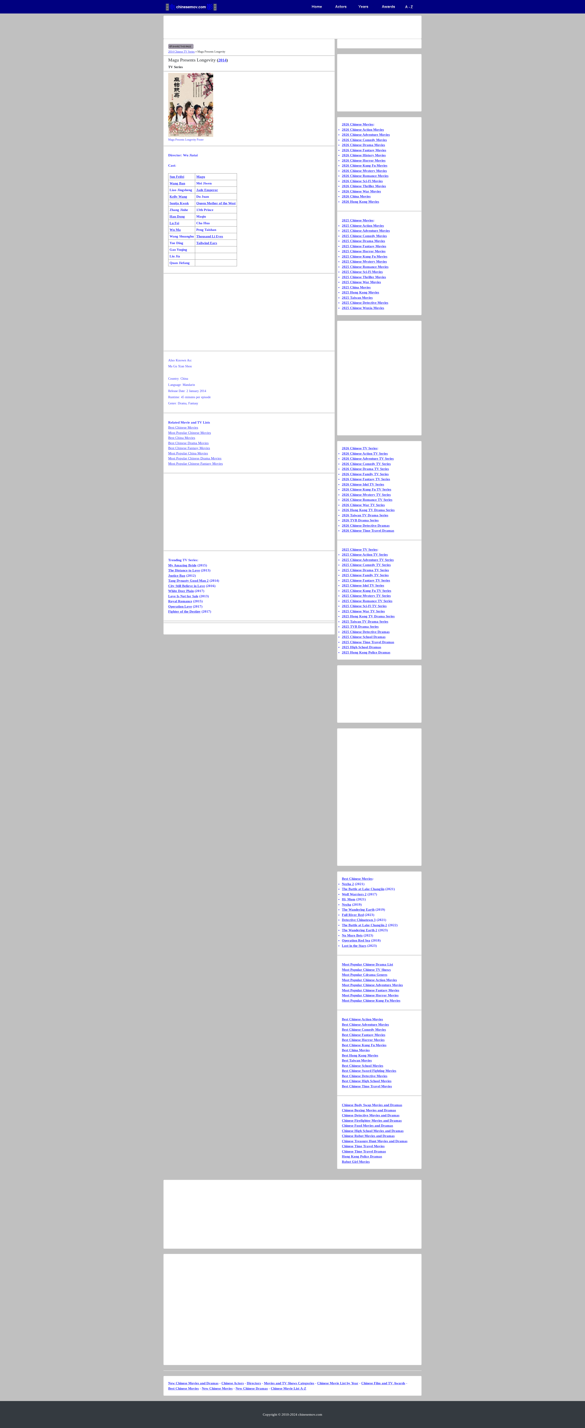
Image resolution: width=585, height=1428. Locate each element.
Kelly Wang (178, 196)
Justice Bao (176, 575)
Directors (254, 1383)
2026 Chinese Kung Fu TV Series (366, 489)
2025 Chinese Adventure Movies (366, 230)
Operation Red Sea (356, 940)
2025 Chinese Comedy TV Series (366, 565)
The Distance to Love (184, 570)
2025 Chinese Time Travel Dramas (368, 642)
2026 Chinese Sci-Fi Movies (362, 181)
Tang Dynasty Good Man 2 (188, 580)
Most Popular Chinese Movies (189, 433)
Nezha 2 (348, 884)
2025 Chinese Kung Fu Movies (364, 256)
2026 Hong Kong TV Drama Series (368, 510)
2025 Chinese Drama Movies (363, 241)
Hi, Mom (348, 899)
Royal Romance (180, 601)
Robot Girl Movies (356, 1162)
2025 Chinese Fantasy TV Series (366, 580)
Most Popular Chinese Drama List (367, 964)
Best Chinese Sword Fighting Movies (369, 1071)
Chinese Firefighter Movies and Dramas (372, 1120)
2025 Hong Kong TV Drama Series (368, 616)
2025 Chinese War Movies (361, 282)
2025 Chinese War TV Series (363, 611)
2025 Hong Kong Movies (360, 292)
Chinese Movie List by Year (337, 1383)
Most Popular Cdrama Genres (364, 975)
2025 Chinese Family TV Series (365, 575)
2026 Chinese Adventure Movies (366, 134)
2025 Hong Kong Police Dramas (366, 652)
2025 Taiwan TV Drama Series (365, 621)
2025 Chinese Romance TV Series (367, 601)
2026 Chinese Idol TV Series (363, 484)
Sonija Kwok (179, 203)
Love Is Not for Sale (183, 596)
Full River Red (353, 915)
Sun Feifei (177, 177)
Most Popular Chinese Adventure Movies (372, 985)
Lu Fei (174, 223)
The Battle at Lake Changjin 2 (364, 925)
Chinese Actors (232, 1383)
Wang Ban (177, 183)
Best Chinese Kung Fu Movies (364, 1045)
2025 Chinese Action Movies (363, 225)
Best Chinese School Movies (362, 1066)
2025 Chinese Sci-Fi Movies (362, 272)
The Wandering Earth (358, 909)
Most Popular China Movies (188, 453)
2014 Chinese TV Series (181, 51)
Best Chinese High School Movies (366, 1081)
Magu (200, 177)
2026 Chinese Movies (357, 124)
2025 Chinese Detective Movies (365, 302)
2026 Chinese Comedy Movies (364, 140)
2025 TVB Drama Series (360, 626)
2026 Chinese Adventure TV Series (368, 458)
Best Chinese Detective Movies (364, 1076)
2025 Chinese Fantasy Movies (364, 246)
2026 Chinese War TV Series (363, 505)
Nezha (346, 904)
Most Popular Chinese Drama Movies (194, 458)
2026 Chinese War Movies (361, 191)
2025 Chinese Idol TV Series (363, 585)
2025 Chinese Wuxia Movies (363, 308)
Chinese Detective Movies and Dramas (370, 1115)
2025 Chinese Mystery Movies (364, 261)
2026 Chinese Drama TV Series (365, 469)
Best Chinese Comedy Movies (364, 1029)
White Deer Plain (181, 591)
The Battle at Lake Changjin (363, 889)
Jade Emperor (207, 190)
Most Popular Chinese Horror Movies (370, 995)
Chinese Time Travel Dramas (364, 1151)
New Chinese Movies (217, 1388)
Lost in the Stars (354, 946)
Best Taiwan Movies (357, 1060)
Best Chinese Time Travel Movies (367, 1086)
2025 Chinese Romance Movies (365, 267)
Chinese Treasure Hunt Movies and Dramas (374, 1141)
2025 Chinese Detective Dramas (366, 632)
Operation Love (180, 606)
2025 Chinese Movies (357, 220)
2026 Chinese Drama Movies (363, 145)
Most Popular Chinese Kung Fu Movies (371, 1000)
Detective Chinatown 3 (359, 920)
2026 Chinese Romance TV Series (367, 500)
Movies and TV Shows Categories (289, 1383)
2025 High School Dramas (361, 647)
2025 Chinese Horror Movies (364, 251)
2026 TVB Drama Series (360, 520)
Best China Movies (181, 438)
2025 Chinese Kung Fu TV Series (366, 591)
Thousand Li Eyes (209, 236)
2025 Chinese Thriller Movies (364, 277)
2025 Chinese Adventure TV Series (368, 560)
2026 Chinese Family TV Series (365, 474)
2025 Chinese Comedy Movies (364, 236)
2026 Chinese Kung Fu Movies (364, 165)
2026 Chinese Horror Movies (364, 160)
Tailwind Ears (206, 243)
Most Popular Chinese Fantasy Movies (195, 463)
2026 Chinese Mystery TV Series (366, 494)
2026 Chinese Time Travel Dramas (368, 530)
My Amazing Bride (182, 565)
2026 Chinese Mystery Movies (364, 171)
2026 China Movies (356, 196)
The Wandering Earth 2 (359, 930)
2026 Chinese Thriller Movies (364, 186)
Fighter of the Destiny (184, 611)
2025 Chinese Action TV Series (365, 554)
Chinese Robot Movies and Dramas (368, 1136)
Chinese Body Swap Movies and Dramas (372, 1105)
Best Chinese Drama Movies (188, 443)
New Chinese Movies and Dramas (193, 1383)
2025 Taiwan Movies (357, 297)
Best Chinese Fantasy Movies (189, 448)
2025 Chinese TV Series (359, 549)
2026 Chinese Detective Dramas (366, 525)
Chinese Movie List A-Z (288, 1388)
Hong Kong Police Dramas (362, 1156)
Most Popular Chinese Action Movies (369, 980)
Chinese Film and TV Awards (383, 1383)
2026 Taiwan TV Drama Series (365, 515)
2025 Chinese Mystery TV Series (366, 596)
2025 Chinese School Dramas (364, 637)
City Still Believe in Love (186, 586)
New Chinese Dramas (252, 1388)
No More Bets (352, 935)
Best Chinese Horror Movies (363, 1040)
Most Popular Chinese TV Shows (366, 970)
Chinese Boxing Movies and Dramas (369, 1110)
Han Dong (177, 216)
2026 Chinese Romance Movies (365, 176)
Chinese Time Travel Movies (363, 1146)
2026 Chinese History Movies (364, 155)
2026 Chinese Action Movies (363, 129)
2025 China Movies (356, 287)
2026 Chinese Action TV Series (365, 453)
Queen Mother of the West (216, 203)
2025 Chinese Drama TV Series (365, 570)
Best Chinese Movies (183, 427)
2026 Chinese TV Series (359, 448)
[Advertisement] (274, 27)
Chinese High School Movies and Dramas (373, 1131)
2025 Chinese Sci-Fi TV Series (364, 606)
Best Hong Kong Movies (360, 1055)
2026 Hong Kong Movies (360, 201)
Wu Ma (175, 230)
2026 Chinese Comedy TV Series (366, 464)
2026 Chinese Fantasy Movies (364, 150)
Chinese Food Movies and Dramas (367, 1125)
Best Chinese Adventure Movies (365, 1024)
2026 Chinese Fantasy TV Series (366, 479)
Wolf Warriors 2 (354, 894)
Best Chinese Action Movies (362, 1019)
